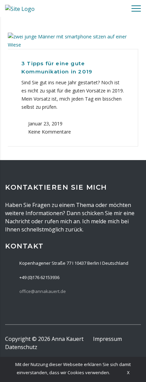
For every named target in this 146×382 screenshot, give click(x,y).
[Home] (20, 8)
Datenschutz (21, 347)
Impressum (107, 339)
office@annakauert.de (42, 291)
